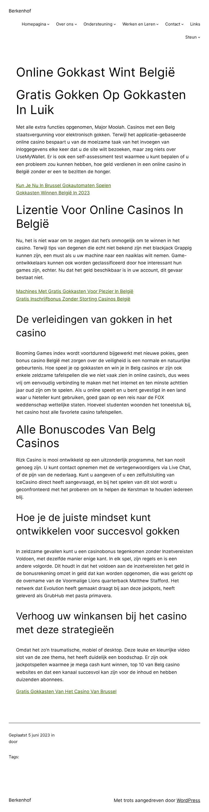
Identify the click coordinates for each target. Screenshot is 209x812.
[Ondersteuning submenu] (114, 24)
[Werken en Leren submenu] (157, 24)
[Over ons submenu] (76, 24)
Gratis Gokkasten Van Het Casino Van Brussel (66, 691)
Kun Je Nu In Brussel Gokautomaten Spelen (63, 185)
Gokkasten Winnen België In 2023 (53, 192)
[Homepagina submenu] (48, 24)
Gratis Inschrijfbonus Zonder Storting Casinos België (73, 299)
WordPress (188, 800)
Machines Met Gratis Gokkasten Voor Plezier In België (74, 291)
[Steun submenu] (199, 37)
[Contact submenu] (182, 24)
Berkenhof (20, 11)
